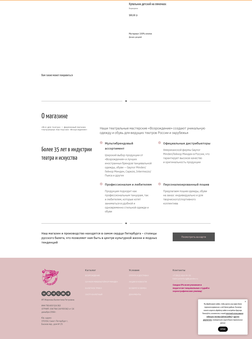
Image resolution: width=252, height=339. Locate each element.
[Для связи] (53, 293)
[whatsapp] (48, 293)
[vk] (43, 293)
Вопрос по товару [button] (159, 24)
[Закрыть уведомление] (245, 301)
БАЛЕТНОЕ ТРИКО (93, 288)
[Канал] (67, 293)
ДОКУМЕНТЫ (135, 294)
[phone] (58, 293)
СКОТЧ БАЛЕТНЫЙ (93, 294)
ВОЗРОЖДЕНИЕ (92, 275)
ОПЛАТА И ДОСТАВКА (139, 275)
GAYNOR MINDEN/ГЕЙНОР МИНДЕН (101, 281)
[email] (62, 293)
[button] (194, 237)
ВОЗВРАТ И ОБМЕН (137, 288)
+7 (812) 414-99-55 (182, 275)
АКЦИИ (132, 281)
